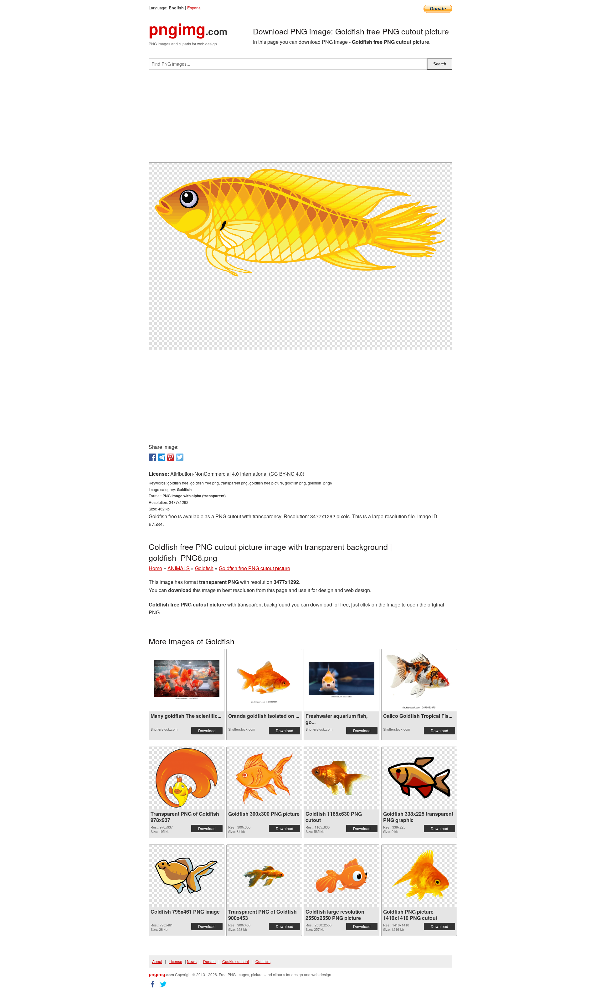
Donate (209, 961)
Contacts (262, 961)
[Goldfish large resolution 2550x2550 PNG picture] (341, 875)
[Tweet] (179, 457)
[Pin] (170, 457)
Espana (194, 8)
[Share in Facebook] (152, 457)
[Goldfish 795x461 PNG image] (186, 876)
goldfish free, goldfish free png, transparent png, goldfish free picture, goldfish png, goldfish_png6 (249, 482)
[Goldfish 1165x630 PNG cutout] (341, 778)
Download (207, 730)
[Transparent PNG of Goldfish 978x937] (187, 778)
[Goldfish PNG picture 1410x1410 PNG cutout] (419, 875)
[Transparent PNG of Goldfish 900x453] (264, 875)
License (175, 961)
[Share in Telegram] (161, 457)
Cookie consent (235, 961)
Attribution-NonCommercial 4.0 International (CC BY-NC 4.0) (237, 473)
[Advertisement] (300, 118)
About (157, 961)
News (192, 961)
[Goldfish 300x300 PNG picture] (264, 778)
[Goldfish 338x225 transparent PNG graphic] (419, 778)
